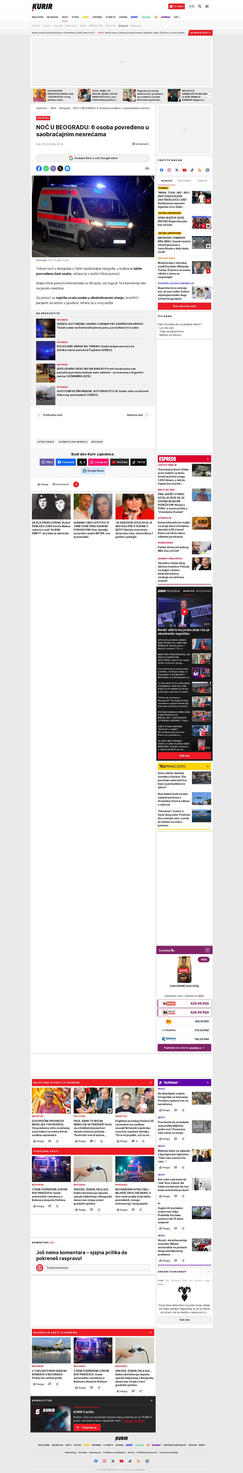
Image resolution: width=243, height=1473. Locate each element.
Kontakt (82, 1452)
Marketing (70, 1452)
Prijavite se (89, 1427)
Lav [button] (191, 1280)
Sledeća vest (135, 414)
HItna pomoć (46, 441)
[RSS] (200, 170)
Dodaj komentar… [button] (58, 1267)
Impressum (95, 1452)
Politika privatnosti (147, 1452)
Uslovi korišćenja (168, 1452)
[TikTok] (192, 170)
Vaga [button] (207, 1280)
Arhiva (131, 1452)
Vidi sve (184, 755)
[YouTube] (184, 170)
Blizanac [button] (175, 1280)
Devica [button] (198, 1280)
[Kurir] (42, 6)
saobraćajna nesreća (73, 441)
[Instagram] (169, 170)
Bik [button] (167, 1280)
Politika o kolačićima (114, 1452)
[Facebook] (161, 170)
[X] (177, 170)
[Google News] (207, 170)
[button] (140, 144)
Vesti (53, 108)
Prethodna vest (52, 414)
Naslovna (41, 108)
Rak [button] (185, 1280)
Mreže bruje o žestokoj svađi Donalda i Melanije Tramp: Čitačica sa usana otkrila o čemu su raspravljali (103, 32)
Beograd (65, 108)
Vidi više (184, 1319)
